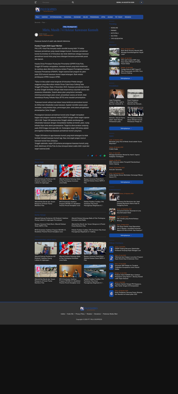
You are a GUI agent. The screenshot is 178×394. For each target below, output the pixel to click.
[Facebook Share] (88, 155)
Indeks (63, 314)
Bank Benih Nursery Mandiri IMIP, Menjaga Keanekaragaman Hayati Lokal (132, 52)
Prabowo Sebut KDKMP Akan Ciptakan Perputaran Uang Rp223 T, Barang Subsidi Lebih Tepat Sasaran (129, 276)
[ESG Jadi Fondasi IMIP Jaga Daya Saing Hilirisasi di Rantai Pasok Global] (114, 61)
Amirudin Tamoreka (115, 169)
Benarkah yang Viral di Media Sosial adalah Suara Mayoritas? (125, 142)
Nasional (67, 17)
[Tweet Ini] (92, 155)
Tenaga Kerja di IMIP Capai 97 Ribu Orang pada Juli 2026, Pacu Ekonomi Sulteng (132, 71)
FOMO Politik (113, 149)
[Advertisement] (99, 71)
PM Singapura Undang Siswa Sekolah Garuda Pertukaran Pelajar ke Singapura (134, 119)
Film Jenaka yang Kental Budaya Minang (127, 219)
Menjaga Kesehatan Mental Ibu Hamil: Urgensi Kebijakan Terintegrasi (124, 155)
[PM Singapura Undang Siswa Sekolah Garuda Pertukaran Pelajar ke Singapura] (135, 111)
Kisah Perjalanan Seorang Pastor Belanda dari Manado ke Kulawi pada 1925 (134, 102)
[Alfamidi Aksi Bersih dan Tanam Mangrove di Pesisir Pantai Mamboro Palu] (46, 193)
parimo (113, 30)
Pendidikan (94, 17)
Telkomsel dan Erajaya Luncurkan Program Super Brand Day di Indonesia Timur (129, 258)
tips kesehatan (117, 38)
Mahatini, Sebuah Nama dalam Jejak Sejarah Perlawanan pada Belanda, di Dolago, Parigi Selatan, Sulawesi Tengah (117, 119)
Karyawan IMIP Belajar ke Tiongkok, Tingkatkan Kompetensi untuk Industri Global (127, 267)
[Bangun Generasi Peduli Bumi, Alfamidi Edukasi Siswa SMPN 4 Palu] (95, 171)
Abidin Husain (43, 34)
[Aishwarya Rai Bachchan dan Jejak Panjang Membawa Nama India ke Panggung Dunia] (114, 197)
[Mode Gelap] (141, 2)
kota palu (115, 33)
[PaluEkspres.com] (46, 10)
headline (114, 28)
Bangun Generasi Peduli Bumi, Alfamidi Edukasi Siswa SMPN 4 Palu (94, 180)
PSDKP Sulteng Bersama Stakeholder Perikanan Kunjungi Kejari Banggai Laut (128, 249)
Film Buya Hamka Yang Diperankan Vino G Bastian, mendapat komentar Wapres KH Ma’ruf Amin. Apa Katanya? (129, 228)
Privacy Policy (80, 314)
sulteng (114, 36)
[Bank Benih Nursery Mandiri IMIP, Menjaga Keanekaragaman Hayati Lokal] (114, 52)
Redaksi (128, 17)
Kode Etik (70, 314)
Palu (37, 17)
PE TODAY (118, 17)
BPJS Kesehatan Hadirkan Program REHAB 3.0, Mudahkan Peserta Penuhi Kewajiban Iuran (69, 203)
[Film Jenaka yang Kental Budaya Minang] (112, 219)
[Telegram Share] (100, 155)
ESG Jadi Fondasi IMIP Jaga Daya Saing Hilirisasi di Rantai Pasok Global (131, 61)
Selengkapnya (125, 78)
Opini (103, 17)
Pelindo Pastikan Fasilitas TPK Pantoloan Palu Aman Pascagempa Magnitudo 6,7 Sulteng (94, 203)
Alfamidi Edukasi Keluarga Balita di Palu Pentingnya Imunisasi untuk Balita (69, 180)
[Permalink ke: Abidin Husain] (36, 34)
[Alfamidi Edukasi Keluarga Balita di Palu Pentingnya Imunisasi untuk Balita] (70, 171)
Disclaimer (97, 314)
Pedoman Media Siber (110, 314)
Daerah (45, 17)
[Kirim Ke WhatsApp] (104, 155)
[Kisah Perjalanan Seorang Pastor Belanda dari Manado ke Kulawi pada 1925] (135, 93)
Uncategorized (71, 27)
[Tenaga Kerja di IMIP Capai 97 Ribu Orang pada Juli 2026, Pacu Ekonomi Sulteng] (114, 71)
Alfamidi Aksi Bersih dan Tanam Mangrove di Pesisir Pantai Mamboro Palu (45, 203)
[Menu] (36, 2)
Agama (110, 17)
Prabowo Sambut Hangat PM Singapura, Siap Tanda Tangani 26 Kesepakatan (128, 285)
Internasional (56, 17)
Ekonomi (77, 17)
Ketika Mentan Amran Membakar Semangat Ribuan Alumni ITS (126, 176)
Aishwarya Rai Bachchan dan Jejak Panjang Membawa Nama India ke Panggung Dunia (128, 203)
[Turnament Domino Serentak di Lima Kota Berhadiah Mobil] (112, 211)
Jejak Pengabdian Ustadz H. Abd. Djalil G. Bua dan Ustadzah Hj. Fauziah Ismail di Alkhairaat (116, 102)
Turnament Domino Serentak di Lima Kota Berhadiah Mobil (129, 211)
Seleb (85, 17)
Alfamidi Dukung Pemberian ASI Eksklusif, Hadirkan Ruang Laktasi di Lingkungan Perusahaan (45, 181)
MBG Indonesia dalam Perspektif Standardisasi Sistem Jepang (124, 163)
